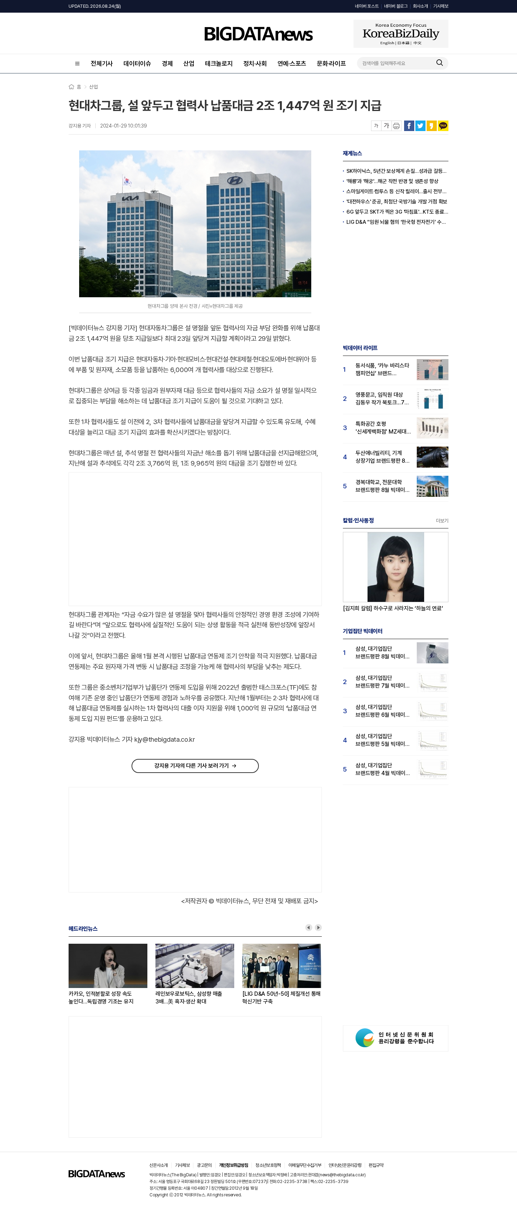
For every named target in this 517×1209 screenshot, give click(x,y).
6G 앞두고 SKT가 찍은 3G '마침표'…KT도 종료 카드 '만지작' (397, 212)
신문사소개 (158, 1165)
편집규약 (376, 1165)
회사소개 (420, 6)
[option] (112, 975)
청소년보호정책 (268, 1165)
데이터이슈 (137, 63)
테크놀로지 (219, 63)
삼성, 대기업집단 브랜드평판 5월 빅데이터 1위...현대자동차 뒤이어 (383, 740)
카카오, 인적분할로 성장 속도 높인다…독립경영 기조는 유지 (101, 997)
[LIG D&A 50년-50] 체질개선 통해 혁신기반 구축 (281, 997)
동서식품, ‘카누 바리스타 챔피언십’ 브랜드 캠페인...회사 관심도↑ (382, 369)
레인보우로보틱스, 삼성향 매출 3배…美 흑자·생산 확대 (188, 997)
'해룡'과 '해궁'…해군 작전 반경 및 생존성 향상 (392, 181)
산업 (188, 63)
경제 (167, 63)
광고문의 (204, 1165)
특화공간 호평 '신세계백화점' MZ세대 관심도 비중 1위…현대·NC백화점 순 (381, 428)
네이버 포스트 (366, 6)
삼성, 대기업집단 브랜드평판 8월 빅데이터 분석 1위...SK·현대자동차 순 (383, 653)
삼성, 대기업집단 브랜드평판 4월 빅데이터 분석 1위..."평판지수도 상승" (383, 769)
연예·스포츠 (292, 63)
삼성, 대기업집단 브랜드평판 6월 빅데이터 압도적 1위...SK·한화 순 (383, 711)
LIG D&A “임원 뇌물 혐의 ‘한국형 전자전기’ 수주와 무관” (397, 222)
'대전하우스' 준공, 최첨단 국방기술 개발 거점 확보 (396, 202)
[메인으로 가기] (97, 1175)
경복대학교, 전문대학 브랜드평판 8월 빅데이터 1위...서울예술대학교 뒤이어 (383, 486)
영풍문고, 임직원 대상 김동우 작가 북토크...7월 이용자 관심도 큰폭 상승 (382, 399)
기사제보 (440, 6)
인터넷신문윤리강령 (344, 1165)
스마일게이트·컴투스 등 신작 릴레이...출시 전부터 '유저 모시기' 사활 (397, 191)
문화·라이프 (331, 63)
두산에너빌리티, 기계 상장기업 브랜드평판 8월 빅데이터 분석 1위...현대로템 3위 (383, 457)
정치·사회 (255, 63)
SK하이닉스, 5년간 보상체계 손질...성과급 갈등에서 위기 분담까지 (397, 171)
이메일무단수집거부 (304, 1165)
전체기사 (102, 63)
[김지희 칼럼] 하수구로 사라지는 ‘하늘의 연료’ (393, 608)
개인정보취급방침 (233, 1165)
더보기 (442, 521)
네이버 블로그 (396, 6)
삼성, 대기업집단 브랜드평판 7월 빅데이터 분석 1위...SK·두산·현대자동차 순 (383, 682)
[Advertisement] (128, 539)
